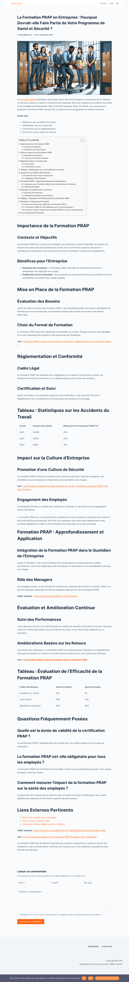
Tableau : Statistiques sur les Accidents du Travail (42, 170)
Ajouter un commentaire (30, 891)
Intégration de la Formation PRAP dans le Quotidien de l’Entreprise (49, 184)
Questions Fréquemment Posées (35, 201)
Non (90, 978)
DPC (36, 35)
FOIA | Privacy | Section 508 (35, 821)
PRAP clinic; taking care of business (39, 817)
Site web (88, 883)
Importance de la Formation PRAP (34, 144)
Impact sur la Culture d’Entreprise (35, 173)
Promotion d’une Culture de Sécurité (38, 175)
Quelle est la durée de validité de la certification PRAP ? (45, 204)
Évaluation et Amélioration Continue (36, 190)
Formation (43, 35)
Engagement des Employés (35, 178)
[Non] (126, 978)
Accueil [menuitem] (103, 3)
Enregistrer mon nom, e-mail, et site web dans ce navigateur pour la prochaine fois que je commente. (60, 915)
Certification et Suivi (33, 167)
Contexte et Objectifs (32, 147)
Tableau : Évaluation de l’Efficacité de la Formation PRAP (45, 198)
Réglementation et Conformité (34, 161)
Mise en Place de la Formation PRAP (36, 152)
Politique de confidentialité (107, 978)
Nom (22, 883)
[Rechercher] (117, 3)
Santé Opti (16, 3)
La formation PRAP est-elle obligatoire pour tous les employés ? (49, 207)
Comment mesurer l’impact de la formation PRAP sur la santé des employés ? (54, 210)
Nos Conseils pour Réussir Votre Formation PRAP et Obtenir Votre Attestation (60, 837)
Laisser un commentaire (31, 921)
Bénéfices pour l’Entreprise (35, 150)
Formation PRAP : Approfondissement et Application (43, 181)
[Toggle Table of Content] (81, 140)
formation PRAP (27, 99)
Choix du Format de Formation (36, 158)
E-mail (55, 883)
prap (51, 35)
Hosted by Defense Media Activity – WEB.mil (43, 824)
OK (84, 978)
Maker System (116, 964)
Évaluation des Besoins (33, 155)
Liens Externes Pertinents (33, 213)
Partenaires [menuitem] (93, 946)
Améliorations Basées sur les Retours (39, 195)
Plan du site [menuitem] (107, 946)
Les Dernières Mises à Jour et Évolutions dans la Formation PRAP (55, 659)
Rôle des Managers (32, 187)
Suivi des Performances (33, 193)
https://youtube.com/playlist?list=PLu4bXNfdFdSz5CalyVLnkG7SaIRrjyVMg (70, 830)
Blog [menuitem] (112, 3)
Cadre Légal (29, 164)
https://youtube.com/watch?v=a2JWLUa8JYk (55, 596)
